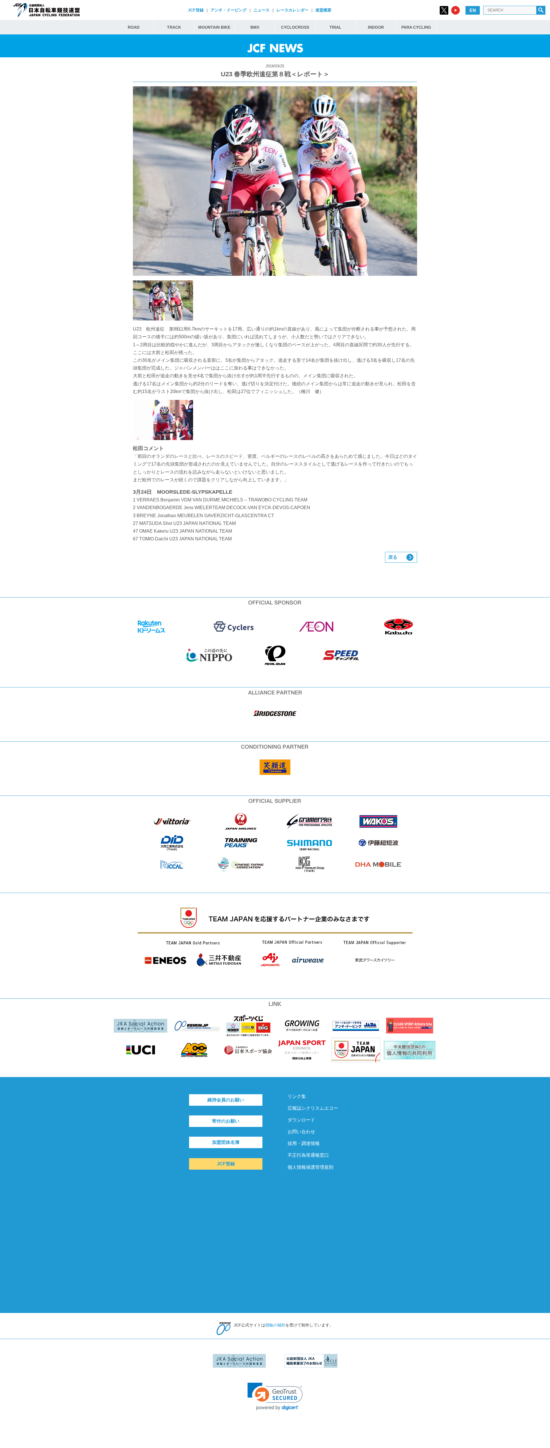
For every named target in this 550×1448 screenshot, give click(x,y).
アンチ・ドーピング (229, 10)
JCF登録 (196, 10)
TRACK (174, 27)
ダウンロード (301, 1119)
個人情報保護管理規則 (310, 1167)
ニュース (262, 10)
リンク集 (297, 1096)
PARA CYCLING (416, 27)
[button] (275, 1396)
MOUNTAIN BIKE (214, 27)
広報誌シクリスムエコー (313, 1108)
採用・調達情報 (304, 1143)
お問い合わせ (301, 1131)
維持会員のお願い (225, 1099)
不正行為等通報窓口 (308, 1155)
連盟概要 (323, 10)
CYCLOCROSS (295, 27)
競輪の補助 (275, 1325)
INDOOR (376, 27)
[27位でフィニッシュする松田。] (275, 420)
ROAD (134, 27)
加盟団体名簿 (225, 1142)
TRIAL (335, 27)
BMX (254, 27)
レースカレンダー (292, 10)
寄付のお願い (225, 1121)
